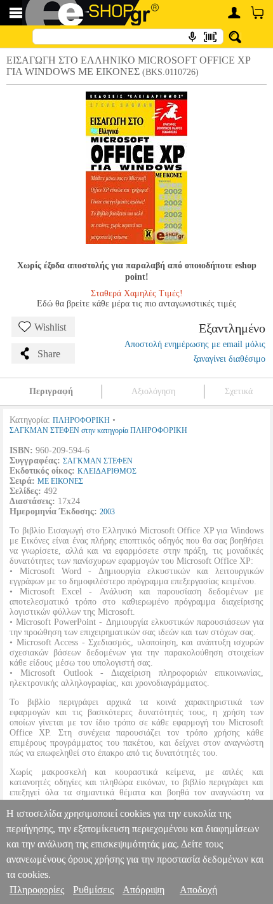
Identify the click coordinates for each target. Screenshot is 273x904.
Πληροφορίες (37, 889)
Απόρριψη (143, 889)
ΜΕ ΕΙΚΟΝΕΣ (60, 481)
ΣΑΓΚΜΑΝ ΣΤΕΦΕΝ (98, 460)
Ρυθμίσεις (93, 889)
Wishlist (50, 327)
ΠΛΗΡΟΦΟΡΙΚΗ (81, 420)
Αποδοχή (198, 889)
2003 (107, 511)
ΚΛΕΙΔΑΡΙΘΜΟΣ (106, 471)
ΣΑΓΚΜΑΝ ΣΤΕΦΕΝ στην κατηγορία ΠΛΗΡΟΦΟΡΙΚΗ (98, 430)
